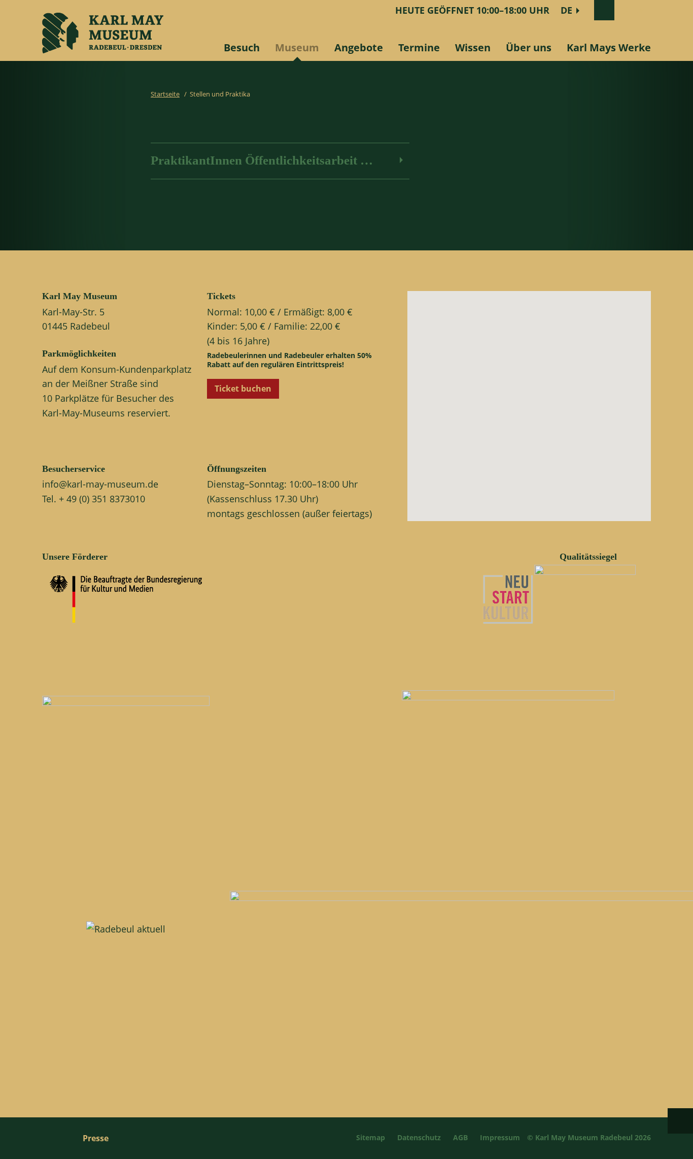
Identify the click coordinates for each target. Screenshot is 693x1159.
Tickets (221, 296)
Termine (419, 47)
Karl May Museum (79, 296)
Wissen (473, 47)
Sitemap (370, 1137)
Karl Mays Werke (609, 47)
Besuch (242, 47)
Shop (633, 10)
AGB (460, 1137)
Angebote (358, 47)
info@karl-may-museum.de (100, 484)
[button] (537, 414)
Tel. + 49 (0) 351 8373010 (93, 499)
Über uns (528, 47)
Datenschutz (419, 1137)
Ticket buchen (243, 388)
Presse (96, 1138)
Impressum (500, 1137)
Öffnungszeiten (236, 469)
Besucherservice (73, 469)
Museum (297, 47)
